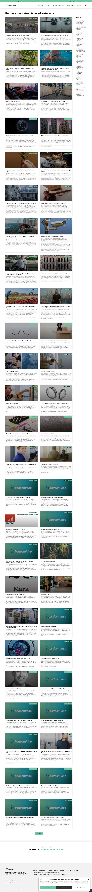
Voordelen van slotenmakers (47, 371)
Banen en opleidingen (82, 25)
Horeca (78, 52)
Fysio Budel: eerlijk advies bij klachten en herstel (17, 35)
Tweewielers (79, 82)
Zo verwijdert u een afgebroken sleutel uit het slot (18, 497)
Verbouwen (79, 85)
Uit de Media (40, 5)
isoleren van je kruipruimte (47, 433)
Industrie (79, 55)
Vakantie (79, 84)
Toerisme (79, 79)
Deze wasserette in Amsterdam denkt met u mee (18, 658)
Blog (78, 30)
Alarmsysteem (80, 22)
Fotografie (79, 45)
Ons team (62, 870)
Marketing (79, 62)
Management (80, 61)
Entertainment (80, 41)
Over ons (56, 870)
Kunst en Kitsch (80, 60)
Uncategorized (80, 83)
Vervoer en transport (81, 87)
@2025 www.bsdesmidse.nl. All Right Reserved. (15, 889)
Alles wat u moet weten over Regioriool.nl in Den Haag (54, 273)
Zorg (78, 96)
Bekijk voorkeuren (81, 887)
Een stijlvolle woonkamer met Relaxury (50, 658)
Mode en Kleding (80, 67)
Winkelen (79, 89)
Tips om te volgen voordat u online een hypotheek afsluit (19, 433)
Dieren (78, 36)
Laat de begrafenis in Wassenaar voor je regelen (52, 720)
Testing (78, 78)
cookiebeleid (85, 883)
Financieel (79, 44)
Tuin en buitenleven (81, 80)
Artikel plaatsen (71, 5)
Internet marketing (81, 57)
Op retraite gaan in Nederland (48, 561)
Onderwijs (79, 69)
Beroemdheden (42, 870)
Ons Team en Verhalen (58, 5)
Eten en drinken (80, 43)
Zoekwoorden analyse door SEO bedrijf (15, 529)
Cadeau (79, 34)
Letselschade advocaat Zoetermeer (14, 688)
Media (78, 63)
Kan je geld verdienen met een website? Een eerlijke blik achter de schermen (50, 874)
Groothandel (80, 49)
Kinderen (79, 58)
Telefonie (79, 77)
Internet (79, 56)
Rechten (79, 73)
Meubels (79, 65)
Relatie (78, 74)
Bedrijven (79, 28)
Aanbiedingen (80, 19)
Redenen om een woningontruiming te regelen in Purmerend (55, 340)
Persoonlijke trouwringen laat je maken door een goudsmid (55, 403)
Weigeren (64, 887)
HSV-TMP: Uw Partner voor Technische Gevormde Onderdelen (21, 203)
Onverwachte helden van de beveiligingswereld (52, 236)
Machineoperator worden (12, 371)
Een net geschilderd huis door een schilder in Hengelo (19, 720)
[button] (88, 879)
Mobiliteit (79, 66)
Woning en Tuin (80, 90)
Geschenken (79, 46)
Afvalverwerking (80, 21)
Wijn (78, 88)
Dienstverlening (80, 35)
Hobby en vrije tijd (81, 51)
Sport (78, 76)
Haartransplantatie (81, 50)
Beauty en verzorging (81, 27)
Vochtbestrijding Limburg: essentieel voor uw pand (53, 101)
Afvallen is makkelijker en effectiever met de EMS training (19, 785)
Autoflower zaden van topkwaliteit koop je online (52, 817)
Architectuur (79, 23)
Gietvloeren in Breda (46, 594)
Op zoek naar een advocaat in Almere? (50, 785)
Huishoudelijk (80, 54)
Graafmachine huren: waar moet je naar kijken (52, 529)
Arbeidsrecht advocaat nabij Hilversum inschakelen (53, 203)
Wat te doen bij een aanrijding (13, 101)
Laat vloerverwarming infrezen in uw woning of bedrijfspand (55, 688)
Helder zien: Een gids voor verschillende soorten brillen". (19, 340)
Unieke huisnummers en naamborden (15, 594)
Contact (79, 5)
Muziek (78, 68)
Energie (79, 40)
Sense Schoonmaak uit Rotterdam (49, 626)
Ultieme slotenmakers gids (12, 403)
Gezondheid (79, 47)
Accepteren (47, 887)
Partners (48, 5)
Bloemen (79, 29)
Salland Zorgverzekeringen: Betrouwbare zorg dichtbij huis (55, 35)
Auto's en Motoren (81, 24)
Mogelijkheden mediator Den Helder (49, 464)
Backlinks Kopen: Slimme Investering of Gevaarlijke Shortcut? (46, 872)
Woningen (79, 91)
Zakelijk (79, 93)
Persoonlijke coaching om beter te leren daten (52, 497)
